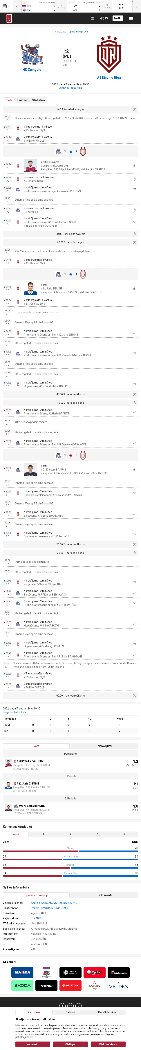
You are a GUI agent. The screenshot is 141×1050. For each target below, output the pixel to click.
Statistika (38, 100)
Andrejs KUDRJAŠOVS (44, 902)
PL (125, 834)
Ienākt (118, 18)
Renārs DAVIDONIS (42, 908)
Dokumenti (105, 895)
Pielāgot (70, 1044)
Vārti (36, 746)
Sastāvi (22, 100)
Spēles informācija (36, 895)
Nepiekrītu (32, 1044)
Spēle (8, 100)
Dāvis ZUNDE (61, 908)
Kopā (15, 834)
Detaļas (70, 1012)
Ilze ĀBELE (37, 918)
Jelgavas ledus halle (70, 87)
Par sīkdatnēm (107, 1012)
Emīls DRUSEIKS (67, 902)
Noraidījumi (105, 746)
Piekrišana (34, 1012)
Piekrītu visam (108, 1044)
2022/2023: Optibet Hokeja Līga (72, 31)
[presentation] (17, 6)
